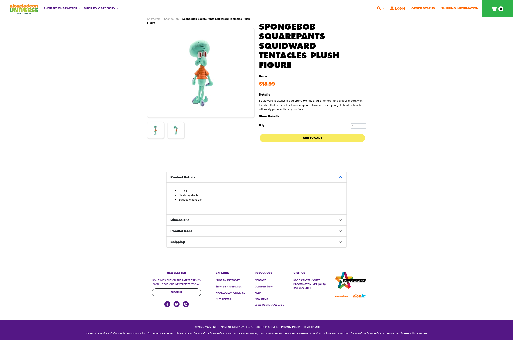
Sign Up (176, 292)
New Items (261, 298)
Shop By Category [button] (100, 8)
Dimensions (180, 220)
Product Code (181, 231)
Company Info (264, 286)
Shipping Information (460, 8)
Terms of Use (311, 326)
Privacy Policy (291, 326)
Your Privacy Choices (269, 305)
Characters (154, 19)
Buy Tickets (223, 298)
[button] (380, 8)
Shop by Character (228, 286)
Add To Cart (312, 138)
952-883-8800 (302, 287)
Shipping (178, 242)
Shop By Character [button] (60, 8)
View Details (269, 116)
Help (258, 292)
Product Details (183, 177)
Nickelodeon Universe (230, 292)
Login (400, 9)
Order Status (423, 8)
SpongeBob (171, 19)
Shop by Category (228, 279)
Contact (260, 279)
